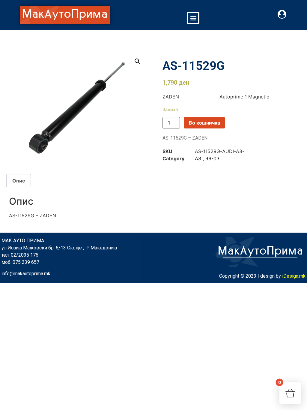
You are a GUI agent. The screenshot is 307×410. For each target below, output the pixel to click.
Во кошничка (204, 123)
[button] (193, 18)
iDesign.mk (294, 276)
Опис (18, 181)
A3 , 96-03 (207, 158)
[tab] (18, 180)
